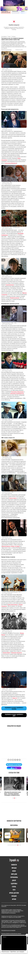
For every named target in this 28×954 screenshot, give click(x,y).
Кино (9, 36)
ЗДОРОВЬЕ (14, 883)
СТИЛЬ (14, 886)
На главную (4, 36)
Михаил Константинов (6, 49)
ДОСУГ (14, 880)
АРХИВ (14, 899)
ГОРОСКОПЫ (14, 877)
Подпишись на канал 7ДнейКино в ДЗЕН (14, 715)
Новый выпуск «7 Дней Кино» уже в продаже (13, 951)
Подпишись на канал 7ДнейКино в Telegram (14, 708)
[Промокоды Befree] (14, 835)
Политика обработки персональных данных (11, 933)
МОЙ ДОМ (14, 874)
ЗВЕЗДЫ (14, 868)
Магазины (14, 825)
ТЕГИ (14, 890)
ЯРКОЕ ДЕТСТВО (14, 893)
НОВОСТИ (14, 865)
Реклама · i (5, 936)
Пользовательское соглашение (8, 930)
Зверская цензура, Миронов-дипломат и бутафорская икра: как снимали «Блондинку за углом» (14, 793)
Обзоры (13, 36)
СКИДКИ (14, 896)
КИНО (14, 871)
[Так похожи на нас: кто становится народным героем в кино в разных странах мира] (15, 760)
